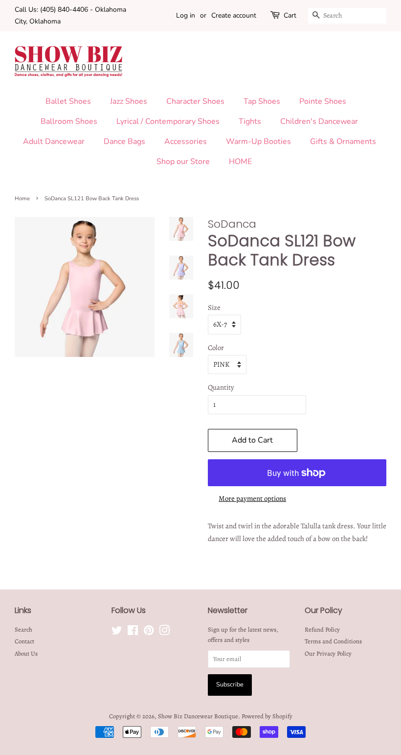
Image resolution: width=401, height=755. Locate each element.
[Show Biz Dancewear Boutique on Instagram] (164, 632)
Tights (250, 121)
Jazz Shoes (128, 101)
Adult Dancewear (54, 141)
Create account (233, 15)
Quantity (221, 387)
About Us (26, 653)
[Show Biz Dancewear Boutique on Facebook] (132, 632)
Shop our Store (183, 161)
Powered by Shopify (267, 716)
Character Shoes (195, 101)
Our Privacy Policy (328, 653)
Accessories (185, 141)
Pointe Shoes (322, 101)
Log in (185, 15)
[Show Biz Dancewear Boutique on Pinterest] (148, 632)
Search (23, 629)
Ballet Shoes (68, 101)
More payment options (252, 498)
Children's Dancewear (319, 121)
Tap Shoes (262, 101)
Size (214, 307)
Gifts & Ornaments (343, 141)
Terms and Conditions (333, 641)
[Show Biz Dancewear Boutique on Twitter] (116, 632)
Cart (290, 15)
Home (22, 198)
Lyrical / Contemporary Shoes (168, 121)
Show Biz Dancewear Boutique (198, 716)
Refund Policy (322, 629)
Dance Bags (124, 141)
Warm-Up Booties (258, 141)
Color (216, 348)
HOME (240, 161)
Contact (24, 641)
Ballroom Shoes (69, 121)
